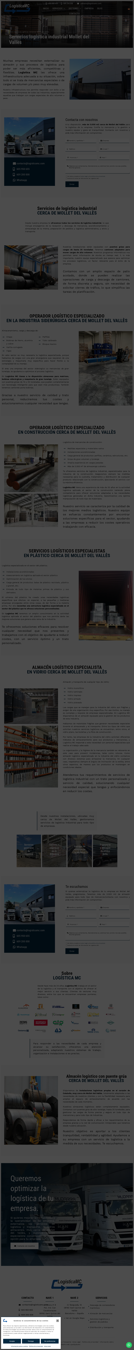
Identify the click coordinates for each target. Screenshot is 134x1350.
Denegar (31, 1341)
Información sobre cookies (19, 1346)
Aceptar (12, 1341)
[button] (58, 1321)
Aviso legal (47, 1346)
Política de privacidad (36, 1346)
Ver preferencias (49, 1341)
